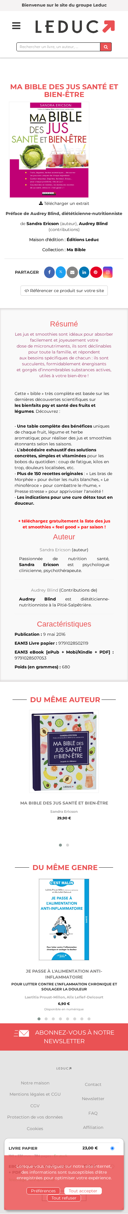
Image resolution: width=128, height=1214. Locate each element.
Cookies (35, 1128)
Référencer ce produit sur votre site (66, 290)
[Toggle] (12, 26)
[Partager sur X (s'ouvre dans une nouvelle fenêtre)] (61, 272)
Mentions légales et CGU (35, 1094)
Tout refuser (64, 1198)
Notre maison (35, 1083)
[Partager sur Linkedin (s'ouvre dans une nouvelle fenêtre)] (84, 272)
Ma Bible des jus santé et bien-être (64, 803)
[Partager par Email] (72, 272)
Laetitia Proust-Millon (45, 997)
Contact (93, 1084)
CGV (35, 1105)
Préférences (43, 1191)
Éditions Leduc (83, 239)
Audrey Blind (93, 223)
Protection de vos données (35, 1117)
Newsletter (93, 1098)
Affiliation (93, 1127)
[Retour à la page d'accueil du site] (74, 27)
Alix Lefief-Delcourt (85, 997)
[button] (49, 150)
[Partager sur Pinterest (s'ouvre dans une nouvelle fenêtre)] (96, 272)
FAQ (93, 1113)
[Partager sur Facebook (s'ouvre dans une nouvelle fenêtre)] (49, 272)
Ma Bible (76, 249)
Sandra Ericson (42, 223)
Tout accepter (83, 1191)
